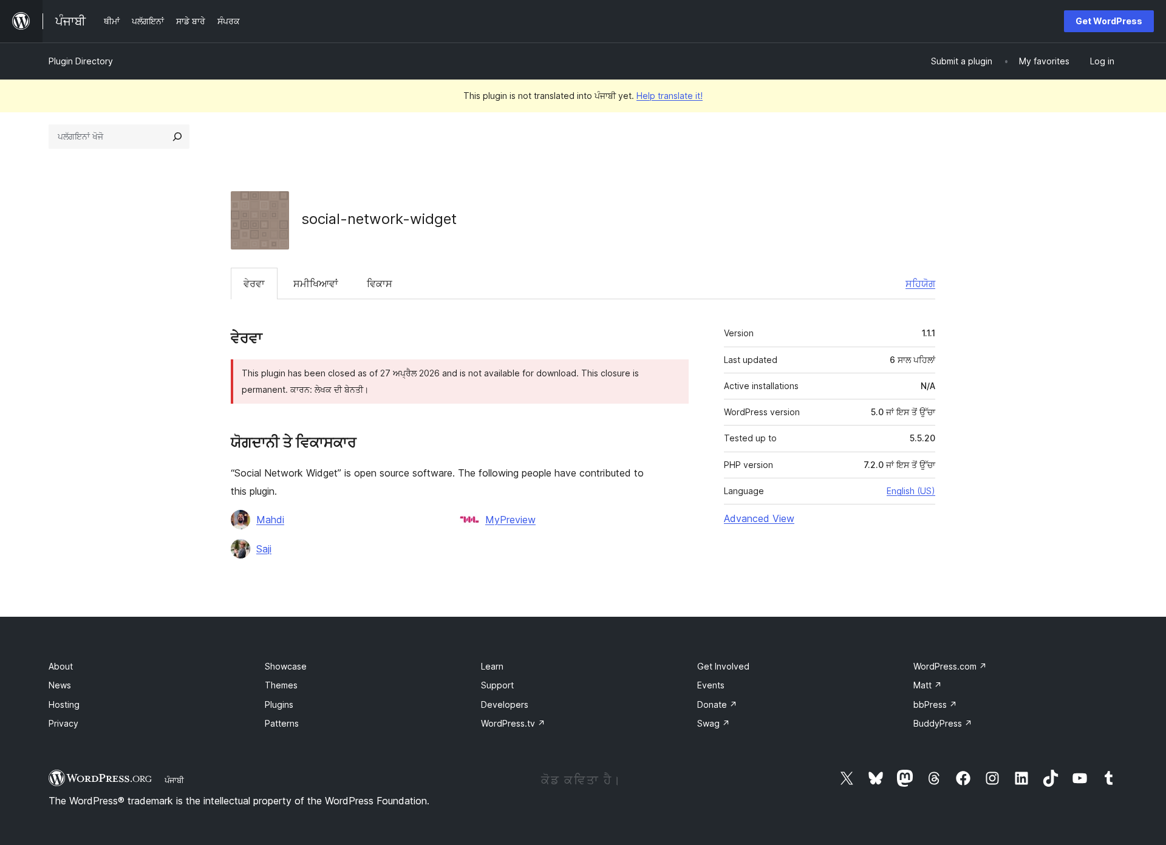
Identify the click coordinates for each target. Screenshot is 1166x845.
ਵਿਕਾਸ (379, 283)
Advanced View (759, 518)
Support (497, 685)
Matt (927, 685)
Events (710, 685)
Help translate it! (669, 95)
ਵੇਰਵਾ (254, 283)
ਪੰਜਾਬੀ (174, 780)
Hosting (64, 704)
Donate (717, 704)
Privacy (63, 723)
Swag (713, 723)
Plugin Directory (81, 61)
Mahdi (270, 520)
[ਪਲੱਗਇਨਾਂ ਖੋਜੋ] (177, 136)
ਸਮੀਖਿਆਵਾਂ (315, 283)
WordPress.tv (513, 723)
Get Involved (723, 666)
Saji (263, 549)
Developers (504, 704)
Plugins (279, 704)
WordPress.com (950, 666)
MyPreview (510, 520)
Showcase (286, 666)
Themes (281, 685)
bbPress (935, 704)
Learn (492, 666)
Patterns (282, 723)
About (61, 666)
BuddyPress (942, 723)
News (60, 685)
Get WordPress (1109, 21)
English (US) (911, 491)
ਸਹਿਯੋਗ (920, 283)
